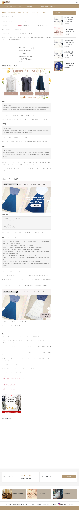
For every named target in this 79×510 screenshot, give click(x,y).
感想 (21, 61)
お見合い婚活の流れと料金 (19, 504)
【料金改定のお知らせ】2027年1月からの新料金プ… (69, 65)
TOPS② (24, 53)
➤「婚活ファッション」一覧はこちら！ (10, 389)
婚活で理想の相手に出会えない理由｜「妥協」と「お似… (69, 53)
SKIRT (23, 55)
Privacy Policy (46, 504)
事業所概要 (38, 504)
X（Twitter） (71, 504)
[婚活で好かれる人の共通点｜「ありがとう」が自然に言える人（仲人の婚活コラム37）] (58, 43)
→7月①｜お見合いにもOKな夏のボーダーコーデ (13, 379)
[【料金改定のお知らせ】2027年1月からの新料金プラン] (58, 66)
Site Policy (53, 504)
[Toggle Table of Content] (31, 48)
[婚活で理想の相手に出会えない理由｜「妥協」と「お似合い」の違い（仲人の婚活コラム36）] (58, 54)
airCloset (3, 16)
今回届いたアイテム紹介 (25, 50)
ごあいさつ (8, 504)
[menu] (77, 2)
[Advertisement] (26, 433)
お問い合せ (68, 476)
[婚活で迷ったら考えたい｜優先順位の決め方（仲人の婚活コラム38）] (58, 20)
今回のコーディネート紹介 (26, 56)
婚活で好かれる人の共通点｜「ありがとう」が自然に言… (69, 42)
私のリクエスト (25, 58)
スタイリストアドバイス (27, 59)
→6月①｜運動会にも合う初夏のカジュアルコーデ (13, 385)
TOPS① (24, 52)
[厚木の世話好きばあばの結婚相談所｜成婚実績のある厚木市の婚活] (6, 2)
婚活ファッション (9, 16)
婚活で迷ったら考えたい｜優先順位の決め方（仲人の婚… (69, 19)
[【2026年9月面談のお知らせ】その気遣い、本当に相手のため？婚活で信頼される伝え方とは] (58, 31)
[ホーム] (2, 6)
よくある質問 (30, 504)
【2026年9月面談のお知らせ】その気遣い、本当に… (69, 31)
